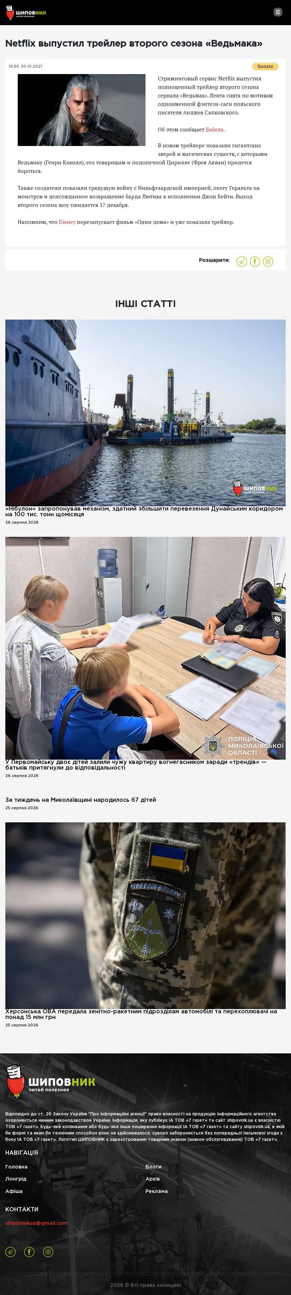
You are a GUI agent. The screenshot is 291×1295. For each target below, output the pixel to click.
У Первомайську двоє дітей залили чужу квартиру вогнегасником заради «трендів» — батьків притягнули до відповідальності (136, 765)
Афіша (14, 1191)
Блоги (153, 1167)
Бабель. (214, 129)
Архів (153, 1179)
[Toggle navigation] (278, 12)
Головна (16, 1167)
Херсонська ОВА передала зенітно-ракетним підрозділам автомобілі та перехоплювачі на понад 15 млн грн (141, 1014)
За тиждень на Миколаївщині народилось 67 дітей (80, 800)
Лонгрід (15, 1179)
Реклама (157, 1191)
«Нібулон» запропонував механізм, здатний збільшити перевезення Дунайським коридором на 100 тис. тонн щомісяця (144, 511)
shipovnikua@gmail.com (36, 1223)
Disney (67, 221)
